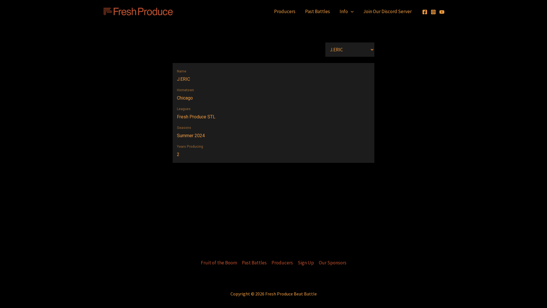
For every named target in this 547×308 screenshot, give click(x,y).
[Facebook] (424, 12)
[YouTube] (441, 12)
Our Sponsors (332, 263)
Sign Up (306, 263)
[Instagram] (433, 12)
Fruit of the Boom (219, 263)
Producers (284, 11)
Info (344, 11)
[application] (351, 11)
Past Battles (317, 11)
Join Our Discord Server (387, 11)
